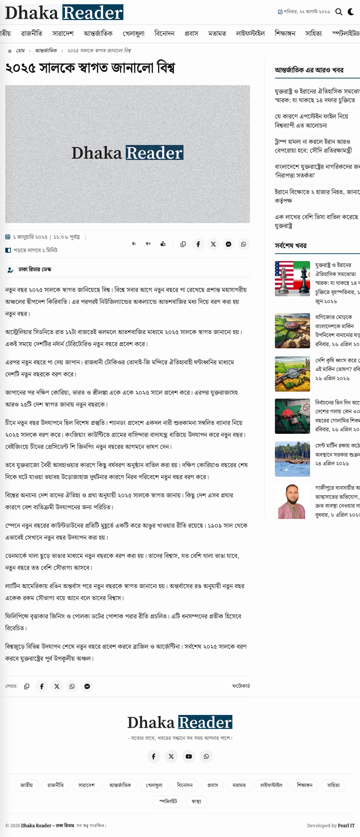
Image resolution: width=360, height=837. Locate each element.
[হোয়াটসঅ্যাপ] (206, 756)
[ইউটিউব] (188, 756)
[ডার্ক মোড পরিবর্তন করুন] (351, 11)
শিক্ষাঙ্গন (285, 33)
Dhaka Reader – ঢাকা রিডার (47, 826)
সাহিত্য (314, 33)
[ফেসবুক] (153, 756)
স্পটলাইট (344, 33)
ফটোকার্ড (241, 686)
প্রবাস (191, 33)
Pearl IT (346, 826)
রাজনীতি (31, 33)
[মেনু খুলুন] (357, 34)
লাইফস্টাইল (250, 33)
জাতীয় (26, 785)
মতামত (217, 33)
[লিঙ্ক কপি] (183, 244)
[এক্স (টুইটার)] (171, 756)
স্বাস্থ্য (196, 802)
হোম (19, 51)
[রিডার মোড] (163, 244)
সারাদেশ (62, 33)
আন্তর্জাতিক (98, 33)
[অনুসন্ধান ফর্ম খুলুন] (338, 11)
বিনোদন (164, 33)
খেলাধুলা (133, 33)
